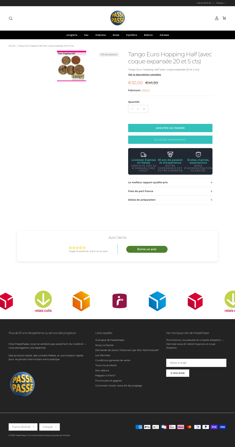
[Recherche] (11, 18)
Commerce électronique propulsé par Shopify (48, 435)
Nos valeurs (102, 370)
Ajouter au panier (170, 128)
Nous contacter (104, 345)
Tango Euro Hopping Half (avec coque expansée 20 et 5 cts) (46, 46)
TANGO (145, 90)
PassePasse (21, 435)
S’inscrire (178, 373)
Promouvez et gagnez (108, 380)
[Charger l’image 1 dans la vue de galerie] (72, 66)
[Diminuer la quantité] (131, 109)
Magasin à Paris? (105, 375)
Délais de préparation (142, 199)
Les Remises (102, 355)
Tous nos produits (106, 365)
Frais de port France (140, 191)
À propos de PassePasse (109, 340)
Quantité (134, 101)
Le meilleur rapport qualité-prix (148, 182)
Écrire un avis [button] (146, 249)
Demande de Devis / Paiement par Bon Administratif (127, 350)
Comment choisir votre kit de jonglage (118, 385)
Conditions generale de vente (112, 360)
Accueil (12, 46)
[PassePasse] (117, 18)
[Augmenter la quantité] (145, 109)
